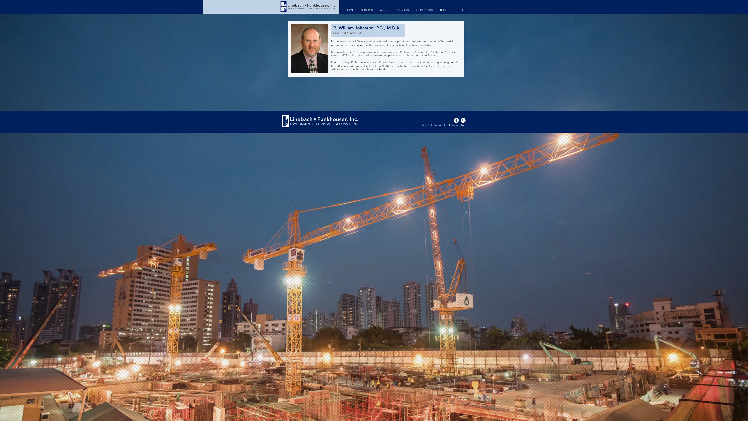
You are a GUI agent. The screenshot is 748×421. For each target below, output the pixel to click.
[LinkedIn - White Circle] (463, 120)
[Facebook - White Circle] (456, 120)
